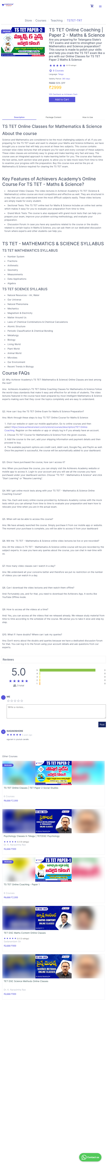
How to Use (87, 117)
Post (102, 724)
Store (28, 20)
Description (19, 117)
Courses (40, 20)
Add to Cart (62, 99)
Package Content (53, 117)
